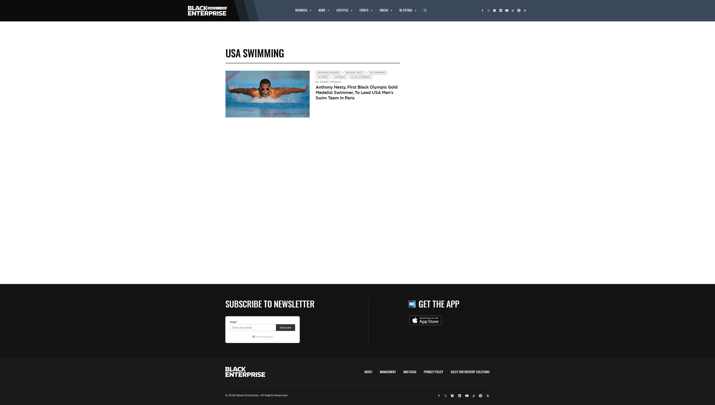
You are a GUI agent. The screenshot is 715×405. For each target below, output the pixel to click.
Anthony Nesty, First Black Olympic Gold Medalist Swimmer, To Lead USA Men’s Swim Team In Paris (357, 92)
